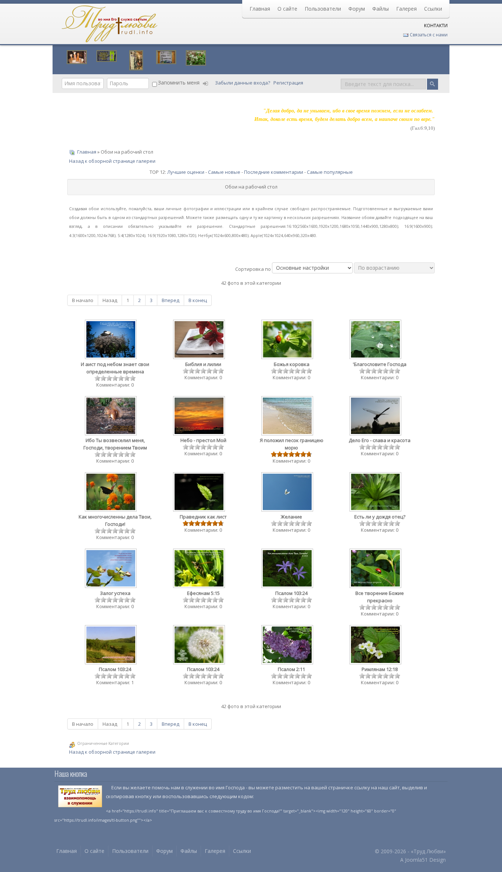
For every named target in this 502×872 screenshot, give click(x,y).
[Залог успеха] (111, 569)
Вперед (170, 300)
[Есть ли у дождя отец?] (376, 492)
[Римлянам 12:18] (376, 645)
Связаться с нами (428, 35)
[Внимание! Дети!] (106, 55)
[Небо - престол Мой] (199, 416)
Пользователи (323, 8)
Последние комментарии (273, 172)
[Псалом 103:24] (288, 569)
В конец (198, 300)
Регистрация (288, 82)
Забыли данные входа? (243, 82)
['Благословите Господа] (376, 340)
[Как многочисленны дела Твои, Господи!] (111, 492)
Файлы (380, 8)
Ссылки (433, 8)
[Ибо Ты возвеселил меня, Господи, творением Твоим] (111, 416)
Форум (356, 8)
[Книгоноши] (136, 59)
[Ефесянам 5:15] (199, 569)
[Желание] (288, 492)
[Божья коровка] (288, 340)
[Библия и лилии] (199, 340)
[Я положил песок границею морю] (288, 416)
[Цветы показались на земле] (196, 57)
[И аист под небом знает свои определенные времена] (111, 340)
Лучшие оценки (185, 172)
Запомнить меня (179, 82)
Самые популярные (330, 172)
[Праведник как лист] (199, 492)
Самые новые (224, 172)
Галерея (406, 8)
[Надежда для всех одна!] (166, 56)
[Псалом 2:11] (288, 645)
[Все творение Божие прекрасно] (376, 569)
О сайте (287, 8)
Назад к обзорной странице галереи (112, 161)
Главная (260, 8)
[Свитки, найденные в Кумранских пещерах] (77, 56)
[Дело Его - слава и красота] (376, 416)
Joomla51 (416, 859)
